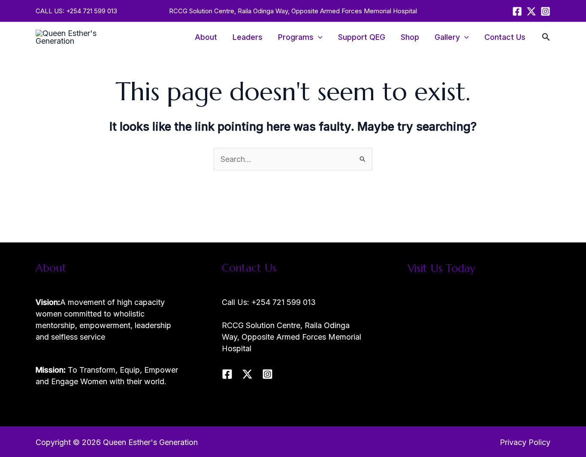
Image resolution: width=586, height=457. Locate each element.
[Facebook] (517, 11)
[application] (318, 37)
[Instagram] (545, 11)
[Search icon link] (546, 38)
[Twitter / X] (531, 11)
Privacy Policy (525, 442)
